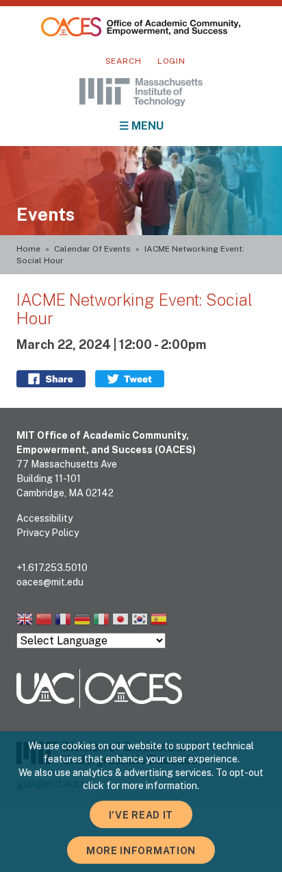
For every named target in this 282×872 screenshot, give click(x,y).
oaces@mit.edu (50, 582)
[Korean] (139, 621)
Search (123, 61)
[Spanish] (159, 621)
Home (28, 249)
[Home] (140, 26)
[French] (63, 621)
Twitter (129, 378)
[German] (82, 621)
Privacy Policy (47, 532)
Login (171, 61)
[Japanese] (120, 621)
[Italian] (101, 621)
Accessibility (44, 518)
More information (141, 850)
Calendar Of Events (92, 249)
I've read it (141, 815)
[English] (24, 621)
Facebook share (51, 378)
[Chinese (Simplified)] (44, 621)
